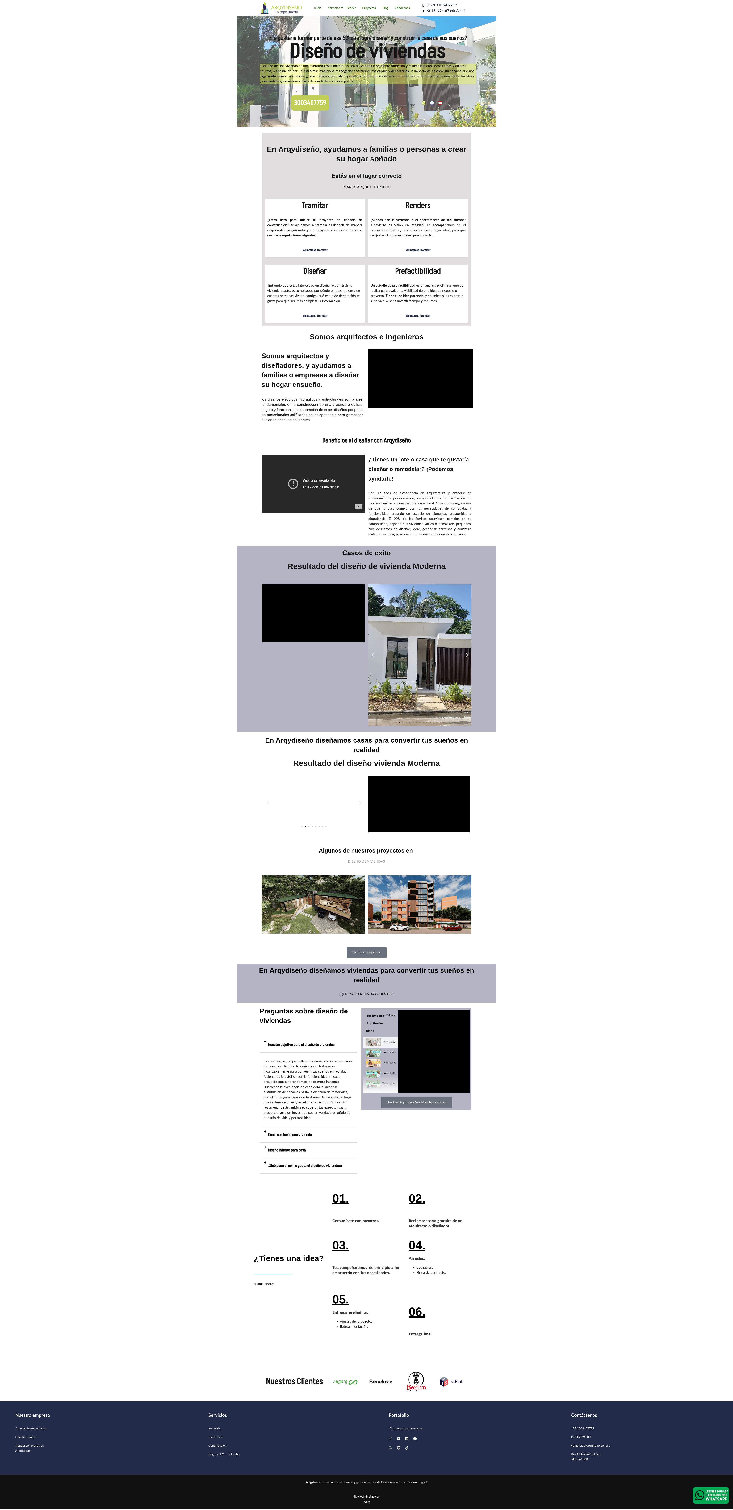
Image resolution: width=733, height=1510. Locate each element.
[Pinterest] (398, 1448)
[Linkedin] (406, 1438)
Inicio (317, 8)
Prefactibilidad (418, 271)
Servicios (334, 8)
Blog (385, 8)
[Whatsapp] (390, 1448)
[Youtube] (440, 103)
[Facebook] (432, 103)
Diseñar (315, 271)
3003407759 (310, 103)
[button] (372, 655)
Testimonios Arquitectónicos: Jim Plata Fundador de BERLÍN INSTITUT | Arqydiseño (385, 1063)
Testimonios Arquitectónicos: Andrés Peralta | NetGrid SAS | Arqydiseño (385, 1042)
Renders (418, 205)
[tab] (380, 1042)
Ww (366, 1502)
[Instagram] (423, 103)
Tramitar (315, 205)
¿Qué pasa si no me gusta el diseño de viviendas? (305, 1165)
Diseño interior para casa (287, 1150)
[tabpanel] (434, 1051)
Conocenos (402, 8)
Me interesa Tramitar (315, 250)
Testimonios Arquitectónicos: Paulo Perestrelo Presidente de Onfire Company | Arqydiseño (385, 1052)
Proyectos (369, 8)
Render (351, 8)
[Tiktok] (406, 1448)
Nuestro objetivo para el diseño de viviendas (301, 1044)
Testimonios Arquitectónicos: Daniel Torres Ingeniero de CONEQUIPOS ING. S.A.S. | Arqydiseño (385, 1073)
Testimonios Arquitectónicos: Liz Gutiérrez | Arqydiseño (385, 1084)
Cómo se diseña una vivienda (290, 1134)
